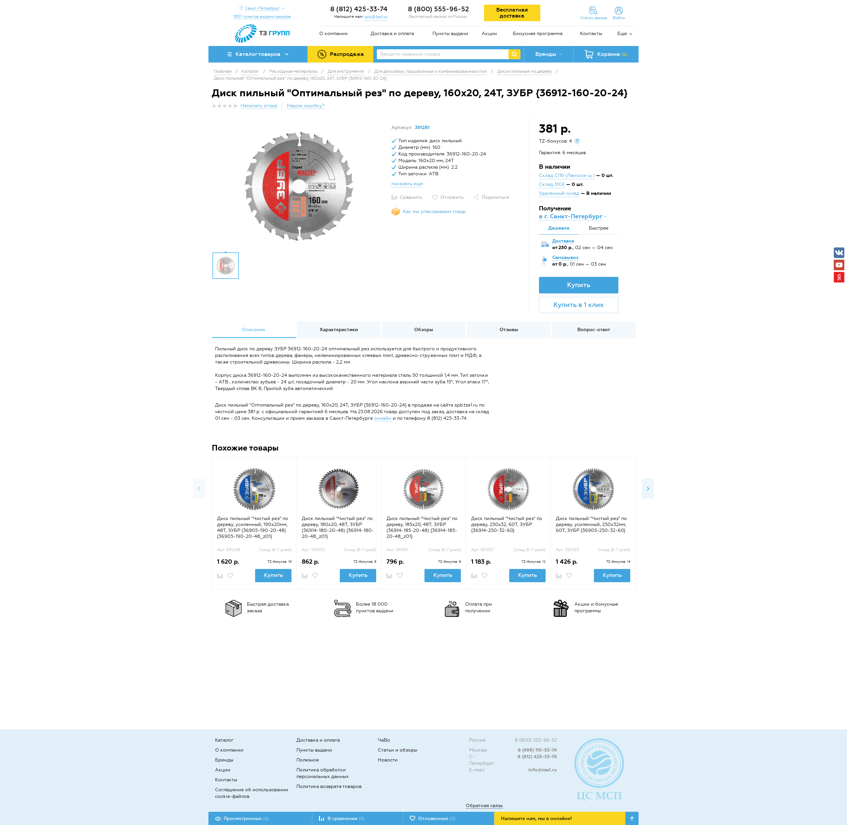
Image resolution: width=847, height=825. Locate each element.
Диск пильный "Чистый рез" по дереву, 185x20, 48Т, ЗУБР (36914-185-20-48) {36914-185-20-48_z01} (422, 527)
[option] (299, 186)
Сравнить (411, 197)
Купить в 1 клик (579, 305)
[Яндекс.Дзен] (839, 277)
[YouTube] (839, 265)
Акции (489, 33)
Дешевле (558, 228)
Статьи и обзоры (397, 750)
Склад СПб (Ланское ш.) (567, 175)
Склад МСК (552, 184)
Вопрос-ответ (593, 329)
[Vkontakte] (839, 252)
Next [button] (648, 489)
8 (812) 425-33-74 (358, 9)
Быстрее (598, 228)
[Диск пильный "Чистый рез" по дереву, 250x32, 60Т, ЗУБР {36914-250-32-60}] (508, 489)
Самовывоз (565, 257)
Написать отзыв (259, 106)
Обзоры (423, 329)
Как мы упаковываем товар (434, 211)
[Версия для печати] (631, 107)
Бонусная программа (537, 33)
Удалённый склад (559, 193)
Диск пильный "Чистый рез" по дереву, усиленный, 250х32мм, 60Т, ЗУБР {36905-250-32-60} (591, 524)
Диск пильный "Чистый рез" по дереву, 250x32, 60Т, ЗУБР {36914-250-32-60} (506, 524)
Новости (388, 760)
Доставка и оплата (392, 33)
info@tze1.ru (542, 770)
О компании (333, 33)
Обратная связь (484, 805)
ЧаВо (384, 740)
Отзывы (509, 329)
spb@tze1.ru (375, 17)
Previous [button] (199, 489)
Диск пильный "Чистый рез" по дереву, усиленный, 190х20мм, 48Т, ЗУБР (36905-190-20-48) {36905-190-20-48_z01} (252, 527)
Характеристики (339, 329)
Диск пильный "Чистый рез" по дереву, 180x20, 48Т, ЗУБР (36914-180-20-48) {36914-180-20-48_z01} (338, 527)
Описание (253, 329)
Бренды (224, 760)
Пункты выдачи (450, 33)
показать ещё (407, 184)
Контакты (591, 33)
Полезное (307, 760)
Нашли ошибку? (306, 106)
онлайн (382, 418)
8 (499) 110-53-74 (537, 750)
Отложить (452, 197)
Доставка (563, 241)
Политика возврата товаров (329, 786)
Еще (622, 33)
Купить (578, 285)
